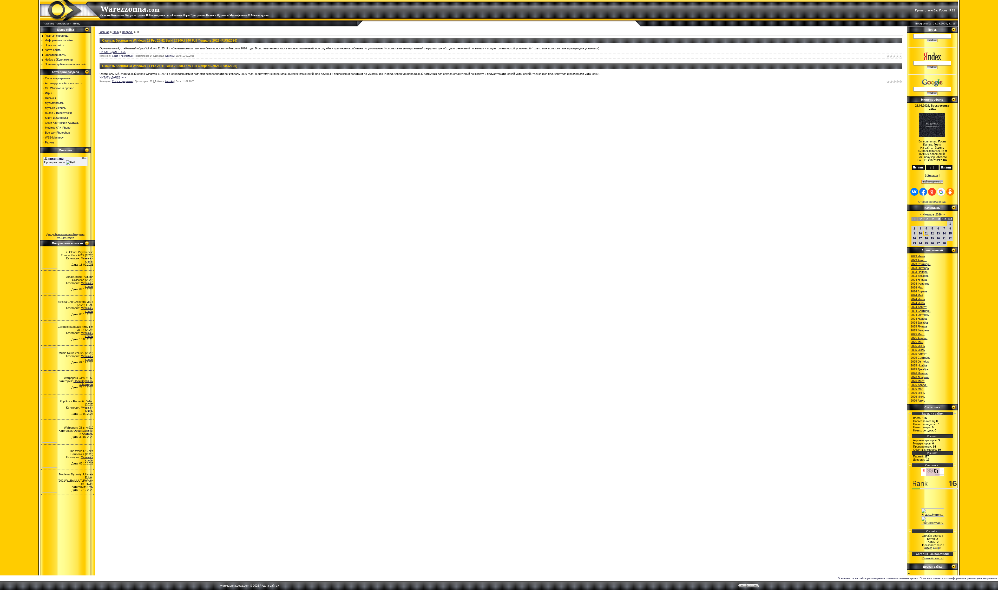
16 (914, 238)
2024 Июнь (918, 299)
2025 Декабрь (920, 369)
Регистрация (63, 23)
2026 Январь (919, 373)
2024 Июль (918, 303)
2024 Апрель (919, 291)
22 (950, 238)
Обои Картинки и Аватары (62, 122)
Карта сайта (269, 585)
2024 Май (917, 295)
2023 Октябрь (920, 268)
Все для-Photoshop (57, 132)
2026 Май (917, 388)
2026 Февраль (920, 377)
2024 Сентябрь (920, 310)
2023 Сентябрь (920, 264)
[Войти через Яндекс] (932, 192)
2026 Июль (918, 396)
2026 (116, 32)
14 (944, 233)
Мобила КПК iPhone (57, 127)
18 (926, 238)
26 (932, 243)
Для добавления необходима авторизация (65, 236)
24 (920, 243)
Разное (49, 142)
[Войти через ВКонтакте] (914, 192)
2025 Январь (919, 326)
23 (914, 243)
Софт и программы (57, 78)
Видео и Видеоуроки (58, 112)
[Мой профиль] (918, 169)
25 (926, 243)
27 (938, 243)
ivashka (169, 56)
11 (926, 233)
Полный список (932, 558)
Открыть (932, 175)
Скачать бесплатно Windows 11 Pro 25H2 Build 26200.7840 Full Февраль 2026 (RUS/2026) (169, 40)
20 (938, 238)
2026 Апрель (919, 384)
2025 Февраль (920, 330)
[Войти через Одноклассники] (950, 192)
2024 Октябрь (920, 314)
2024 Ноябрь (919, 318)
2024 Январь (919, 279)
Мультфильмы (54, 102)
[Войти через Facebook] (923, 192)
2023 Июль (918, 256)
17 (920, 238)
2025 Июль (918, 349)
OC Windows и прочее (59, 88)
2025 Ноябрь (919, 365)
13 (938, 233)
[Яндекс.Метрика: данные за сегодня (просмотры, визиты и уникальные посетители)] (932, 512)
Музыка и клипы (55, 107)
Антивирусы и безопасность (63, 83)
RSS (952, 10)
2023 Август (919, 260)
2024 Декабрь (920, 322)
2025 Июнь (918, 346)
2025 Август (919, 353)
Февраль (127, 32)
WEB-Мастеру (54, 137)
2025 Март (917, 334)
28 (944, 243)
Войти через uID (932, 181)
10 (920, 233)
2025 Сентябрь (920, 357)
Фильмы (50, 98)
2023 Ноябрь (919, 271)
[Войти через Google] (941, 192)
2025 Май (917, 342)
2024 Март (917, 287)
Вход (76, 23)
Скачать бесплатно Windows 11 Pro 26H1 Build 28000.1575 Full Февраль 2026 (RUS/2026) (169, 66)
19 (932, 238)
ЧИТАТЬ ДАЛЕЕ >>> (113, 52)
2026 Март (917, 381)
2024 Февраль (920, 283)
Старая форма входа (932, 201)
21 (944, 238)
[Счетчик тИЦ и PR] (932, 475)
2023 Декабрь (920, 275)
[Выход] (946, 169)
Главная (47, 23)
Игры (48, 93)
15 (950, 233)
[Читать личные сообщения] (932, 169)
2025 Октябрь (920, 361)
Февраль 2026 (932, 214)
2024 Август (919, 307)
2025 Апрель (919, 338)
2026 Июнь (918, 392)
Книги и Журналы (56, 117)
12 (932, 233)
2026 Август (919, 400)
